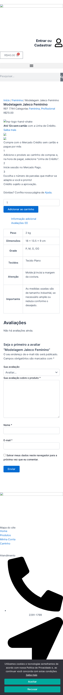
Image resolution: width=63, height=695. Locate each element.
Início (7, 100)
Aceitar (32, 681)
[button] (31, 66)
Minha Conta (7, 539)
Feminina (17, 100)
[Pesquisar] (61, 77)
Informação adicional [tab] (23, 218)
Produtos (5, 535)
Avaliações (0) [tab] (19, 223)
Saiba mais (31, 675)
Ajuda (48, 192)
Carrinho (5, 543)
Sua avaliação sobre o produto (22, 377)
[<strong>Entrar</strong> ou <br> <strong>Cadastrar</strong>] (58, 42)
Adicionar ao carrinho (21, 209)
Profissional (48, 108)
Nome (8, 424)
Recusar (32, 689)
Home (3, 531)
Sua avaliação (11, 366)
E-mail (8, 440)
